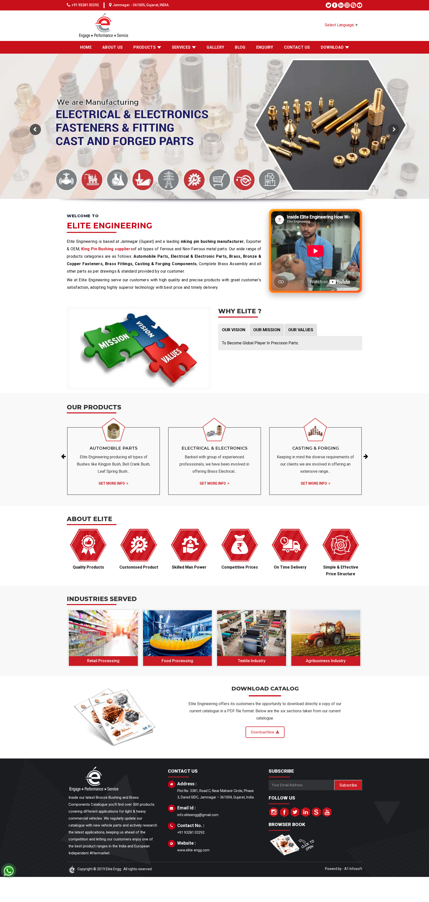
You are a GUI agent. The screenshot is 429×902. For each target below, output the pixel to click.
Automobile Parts (114, 448)
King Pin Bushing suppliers (107, 249)
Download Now (263, 732)
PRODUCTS (144, 47)
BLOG (240, 47)
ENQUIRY (264, 47)
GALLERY (215, 47)
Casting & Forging (315, 448)
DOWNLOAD (332, 47)
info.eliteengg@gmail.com (197, 815)
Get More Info (112, 483)
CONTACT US (297, 47)
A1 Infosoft (353, 869)
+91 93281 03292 (85, 5)
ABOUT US (112, 47)
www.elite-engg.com (193, 850)
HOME (86, 47)
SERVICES (181, 47)
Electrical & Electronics (214, 448)
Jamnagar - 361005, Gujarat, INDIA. (141, 5)
